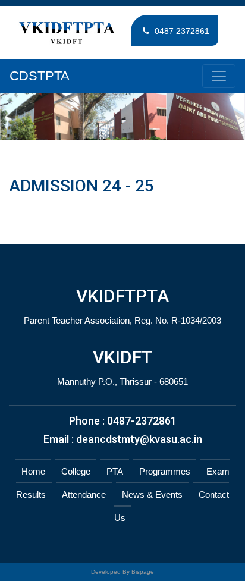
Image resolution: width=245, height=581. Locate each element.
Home (33, 471)
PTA (114, 471)
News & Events (152, 494)
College (75, 471)
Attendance (84, 494)
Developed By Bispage (122, 572)
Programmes (164, 471)
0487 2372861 (180, 31)
